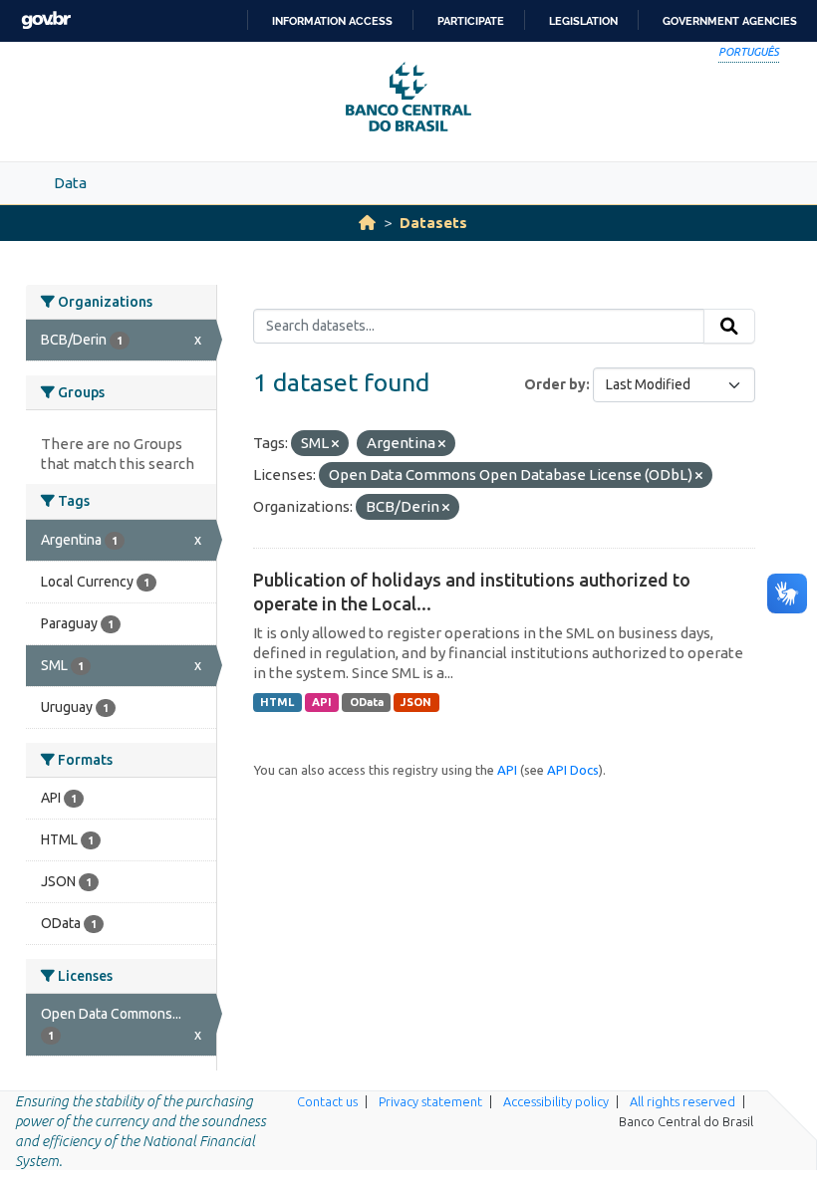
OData (367, 702)
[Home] (367, 222)
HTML (277, 702)
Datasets (433, 222)
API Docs (573, 770)
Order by (555, 384)
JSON (416, 702)
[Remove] (335, 444)
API (322, 702)
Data (70, 182)
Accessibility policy (556, 1101)
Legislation (583, 21)
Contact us (327, 1101)
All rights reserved (682, 1101)
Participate (470, 21)
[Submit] (729, 327)
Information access (332, 21)
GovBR (46, 20)
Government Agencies (730, 21)
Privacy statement (430, 1101)
